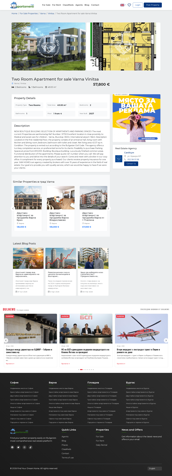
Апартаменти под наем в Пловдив (101, 411)
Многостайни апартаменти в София (25, 403)
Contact (95, 5)
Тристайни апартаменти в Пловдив (101, 400)
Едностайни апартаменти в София (24, 392)
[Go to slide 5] (87, 369)
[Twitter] (18, 447)
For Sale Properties (29, 13)
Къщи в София (16, 407)
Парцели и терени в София (21, 422)
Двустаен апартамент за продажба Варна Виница (93, 216)
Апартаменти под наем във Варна (63, 411)
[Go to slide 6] (89, 369)
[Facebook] (12, 447)
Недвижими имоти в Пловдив (99, 388)
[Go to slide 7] (91, 369)
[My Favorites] (129, 5)
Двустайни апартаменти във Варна (63, 396)
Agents (79, 5)
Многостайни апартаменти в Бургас (141, 403)
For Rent (56, 5)
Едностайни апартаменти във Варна (64, 392)
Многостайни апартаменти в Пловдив (103, 403)
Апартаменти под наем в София (23, 411)
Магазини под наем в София (22, 415)
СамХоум (129, 152)
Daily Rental (101, 445)
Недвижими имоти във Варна (61, 388)
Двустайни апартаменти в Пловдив (101, 396)
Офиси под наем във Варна (60, 419)
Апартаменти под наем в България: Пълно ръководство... (84, 274)
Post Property (152, 5)
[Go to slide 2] (81, 369)
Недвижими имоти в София (21, 388)
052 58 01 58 (133, 159)
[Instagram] (24, 447)
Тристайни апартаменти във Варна (63, 400)
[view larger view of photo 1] (49, 46)
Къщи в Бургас (132, 407)
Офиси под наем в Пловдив (98, 419)
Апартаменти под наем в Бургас (139, 411)
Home (14, 13)
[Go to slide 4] (85, 369)
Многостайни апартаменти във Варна (64, 403)
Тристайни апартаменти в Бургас (140, 400)
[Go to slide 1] (78, 369)
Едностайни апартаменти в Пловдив (102, 392)
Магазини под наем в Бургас (138, 415)
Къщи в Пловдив (94, 407)
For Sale (46, 5)
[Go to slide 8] (93, 369)
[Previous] (6, 340)
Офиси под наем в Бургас (136, 419)
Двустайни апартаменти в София (23, 396)
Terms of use (68, 458)
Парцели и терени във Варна (61, 422)
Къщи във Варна (55, 407)
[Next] (166, 340)
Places (65, 445)
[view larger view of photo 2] (123, 46)
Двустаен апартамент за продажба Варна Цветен (27, 216)
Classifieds (68, 5)
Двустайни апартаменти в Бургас (140, 396)
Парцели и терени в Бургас (137, 422)
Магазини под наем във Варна (61, 415)
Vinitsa (51, 13)
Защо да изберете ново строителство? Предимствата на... (53, 274)
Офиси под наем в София (20, 419)
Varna (43, 13)
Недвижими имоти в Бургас (137, 388)
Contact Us (131, 163)
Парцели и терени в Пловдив (99, 422)
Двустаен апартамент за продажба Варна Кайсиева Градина (61, 216)
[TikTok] (30, 447)
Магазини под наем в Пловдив (100, 415)
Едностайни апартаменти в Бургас (140, 392)
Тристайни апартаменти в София (23, 400)
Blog (87, 5)
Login (137, 5)
